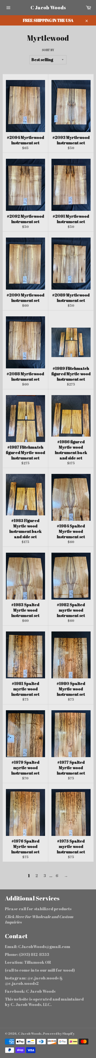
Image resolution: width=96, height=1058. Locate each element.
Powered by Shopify (59, 1033)
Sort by (48, 50)
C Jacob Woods (48, 7)
